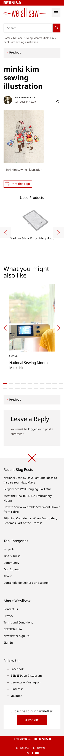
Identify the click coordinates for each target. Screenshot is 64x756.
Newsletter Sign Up (17, 636)
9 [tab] (54, 383)
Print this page (21, 184)
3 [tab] (17, 383)
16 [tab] (36, 388)
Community (11, 563)
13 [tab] (17, 388)
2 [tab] (11, 383)
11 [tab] (5, 388)
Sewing (13, 355)
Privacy (8, 616)
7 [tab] (42, 383)
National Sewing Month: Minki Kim (34, 38)
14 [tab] (23, 388)
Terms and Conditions (18, 622)
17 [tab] (42, 388)
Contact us (11, 609)
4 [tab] (23, 383)
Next (58, 232)
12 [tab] (11, 388)
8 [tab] (48, 383)
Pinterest (17, 689)
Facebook (17, 669)
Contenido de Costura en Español (26, 583)
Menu (56, 12)
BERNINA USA (13, 629)
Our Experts (12, 569)
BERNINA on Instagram (26, 676)
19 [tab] (54, 388)
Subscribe (32, 720)
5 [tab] (30, 383)
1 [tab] (5, 383)
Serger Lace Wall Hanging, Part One (28, 489)
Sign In (8, 643)
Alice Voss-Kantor (25, 97)
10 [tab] (61, 383)
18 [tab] (48, 388)
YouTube (16, 696)
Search (56, 28)
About (8, 576)
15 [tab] (30, 388)
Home (7, 38)
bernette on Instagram (26, 682)
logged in (34, 429)
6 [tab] (36, 383)
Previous (15, 52)
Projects (9, 549)
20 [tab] (61, 388)
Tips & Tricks (12, 556)
